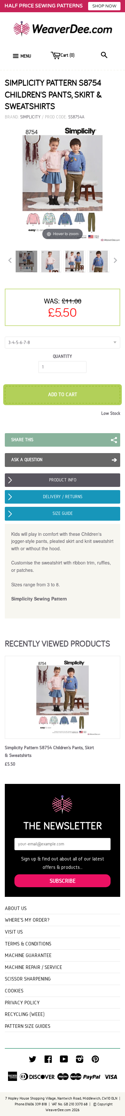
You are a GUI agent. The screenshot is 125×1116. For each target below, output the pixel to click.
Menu (26, 56)
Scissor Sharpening (28, 978)
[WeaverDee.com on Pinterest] (95, 1060)
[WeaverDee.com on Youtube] (64, 1060)
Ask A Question (26, 459)
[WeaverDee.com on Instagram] (80, 1060)
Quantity (62, 356)
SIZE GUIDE (63, 513)
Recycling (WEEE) (25, 1014)
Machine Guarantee (28, 955)
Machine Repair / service (33, 967)
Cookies (14, 990)
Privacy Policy (22, 1002)
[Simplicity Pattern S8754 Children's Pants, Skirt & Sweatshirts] (26, 261)
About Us (16, 908)
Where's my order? (27, 920)
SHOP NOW (104, 6)
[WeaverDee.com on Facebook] (48, 1060)
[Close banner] (118, 6)
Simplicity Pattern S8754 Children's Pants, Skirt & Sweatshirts (49, 751)
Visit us (14, 932)
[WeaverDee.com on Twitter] (33, 1060)
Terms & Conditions (28, 943)
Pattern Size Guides (27, 1026)
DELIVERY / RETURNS (62, 496)
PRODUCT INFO (62, 480)
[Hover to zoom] (62, 183)
